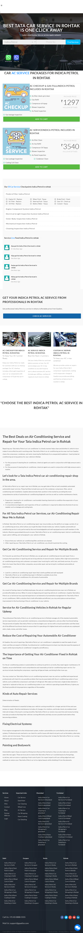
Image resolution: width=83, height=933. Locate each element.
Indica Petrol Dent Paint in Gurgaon (31, 869)
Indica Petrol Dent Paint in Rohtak (71, 869)
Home (6, 797)
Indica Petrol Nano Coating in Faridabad (65, 836)
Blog (5, 810)
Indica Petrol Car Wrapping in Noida (51, 891)
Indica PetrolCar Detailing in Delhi (10, 902)
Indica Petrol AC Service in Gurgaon (31, 886)
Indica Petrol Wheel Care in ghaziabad (44, 817)
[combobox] (19, 42)
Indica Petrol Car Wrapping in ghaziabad (44, 829)
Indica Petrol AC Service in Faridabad (65, 823)
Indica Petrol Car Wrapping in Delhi (10, 891)
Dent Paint (21, 801)
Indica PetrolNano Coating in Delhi (10, 896)
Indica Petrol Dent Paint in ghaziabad (44, 804)
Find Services (73, 42)
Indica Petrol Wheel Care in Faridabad (65, 817)
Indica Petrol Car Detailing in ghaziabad (44, 842)
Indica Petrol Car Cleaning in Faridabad (64, 810)
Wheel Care (22, 807)
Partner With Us (7, 814)
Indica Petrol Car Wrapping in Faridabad (64, 829)
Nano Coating (22, 816)
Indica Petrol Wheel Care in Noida (51, 880)
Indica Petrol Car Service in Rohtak (71, 864)
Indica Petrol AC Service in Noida (50, 886)
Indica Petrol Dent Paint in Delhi (10, 869)
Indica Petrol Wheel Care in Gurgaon (31, 880)
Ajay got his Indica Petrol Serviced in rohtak (25, 246)
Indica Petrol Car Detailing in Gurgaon (32, 902)
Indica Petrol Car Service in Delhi (10, 864)
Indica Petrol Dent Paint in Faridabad (64, 804)
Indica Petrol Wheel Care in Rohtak (71, 880)
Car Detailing (22, 819)
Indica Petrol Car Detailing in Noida (51, 902)
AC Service (21, 810)
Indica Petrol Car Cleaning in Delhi (10, 875)
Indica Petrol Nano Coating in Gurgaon (31, 896)
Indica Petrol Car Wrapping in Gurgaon (32, 891)
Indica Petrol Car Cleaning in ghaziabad (44, 810)
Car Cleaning (22, 804)
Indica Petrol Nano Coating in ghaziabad (45, 836)
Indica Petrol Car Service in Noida (50, 864)
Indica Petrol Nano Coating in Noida (51, 896)
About (6, 801)
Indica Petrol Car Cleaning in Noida (51, 875)
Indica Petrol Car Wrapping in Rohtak (72, 891)
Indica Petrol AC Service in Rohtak (71, 886)
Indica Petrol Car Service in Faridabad (65, 799)
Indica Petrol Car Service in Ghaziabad (45, 799)
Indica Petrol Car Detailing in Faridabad (64, 842)
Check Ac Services (42, 316)
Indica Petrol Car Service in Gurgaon (31, 864)
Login (6, 819)
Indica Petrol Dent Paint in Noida (51, 869)
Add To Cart (41, 119)
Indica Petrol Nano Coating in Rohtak (71, 896)
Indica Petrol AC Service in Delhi (9, 886)
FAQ (5, 804)
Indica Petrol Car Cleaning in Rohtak (71, 875)
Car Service (22, 797)
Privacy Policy (64, 931)
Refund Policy (75, 931)
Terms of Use (53, 931)
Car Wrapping (22, 813)
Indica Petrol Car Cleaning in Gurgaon (31, 875)
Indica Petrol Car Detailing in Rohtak (71, 902)
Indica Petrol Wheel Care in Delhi (11, 880)
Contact (7, 807)
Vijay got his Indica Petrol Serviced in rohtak (26, 256)
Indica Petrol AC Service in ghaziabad (45, 823)
